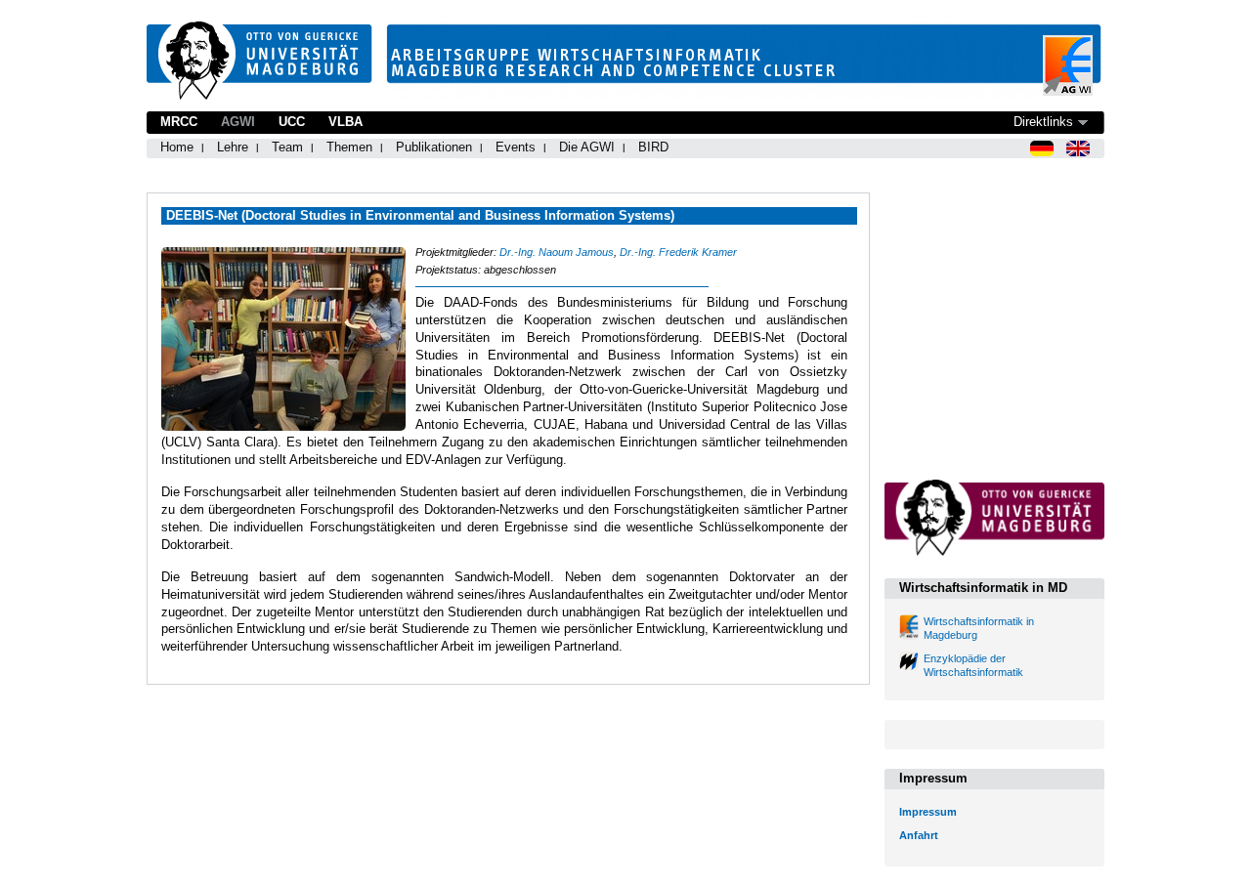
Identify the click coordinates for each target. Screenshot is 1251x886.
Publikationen (434, 147)
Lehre (232, 147)
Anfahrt (918, 835)
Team (287, 147)
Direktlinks (1043, 121)
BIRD (653, 147)
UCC (292, 121)
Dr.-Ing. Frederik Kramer (678, 252)
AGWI (238, 121)
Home (177, 147)
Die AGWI (587, 147)
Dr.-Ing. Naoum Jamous (556, 252)
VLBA (345, 121)
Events (516, 147)
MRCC (178, 121)
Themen (349, 147)
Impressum (928, 812)
